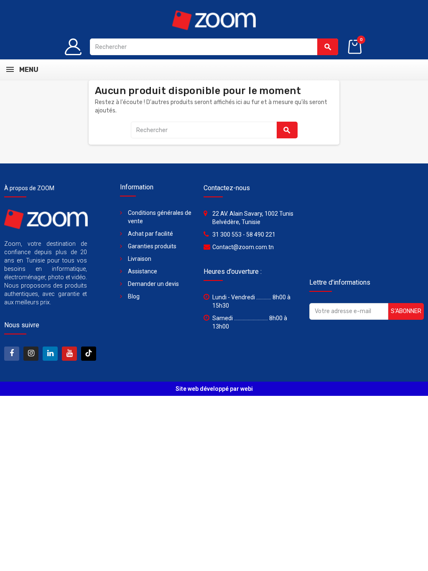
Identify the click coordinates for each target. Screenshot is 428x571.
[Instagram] (30, 354)
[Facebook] (11, 354)
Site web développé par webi (214, 388)
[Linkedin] (50, 354)
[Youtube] (69, 354)
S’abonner (406, 311)
